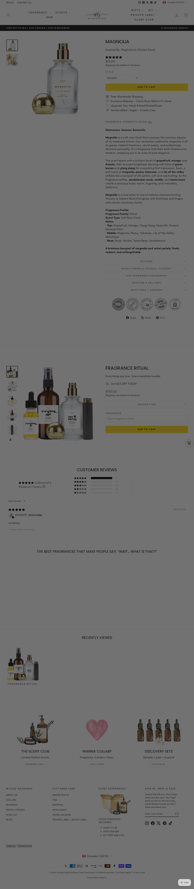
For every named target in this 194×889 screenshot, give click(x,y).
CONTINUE (67, 459)
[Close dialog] (152, 407)
